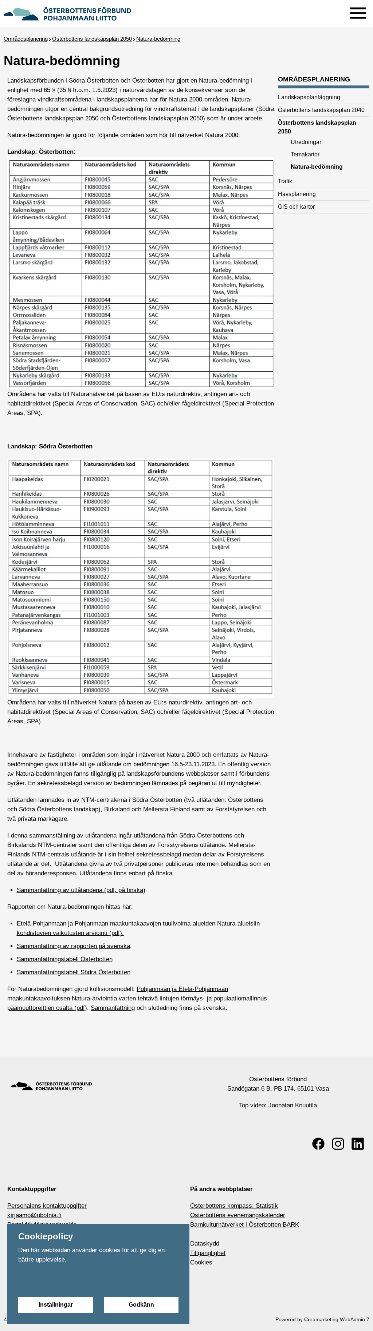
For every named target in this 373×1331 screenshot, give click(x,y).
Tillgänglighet (207, 1253)
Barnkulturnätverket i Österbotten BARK (244, 1224)
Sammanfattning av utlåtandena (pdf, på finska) (81, 890)
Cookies (201, 1262)
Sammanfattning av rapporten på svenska (73, 946)
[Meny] (358, 11)
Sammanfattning (113, 1007)
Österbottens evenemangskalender (237, 1215)
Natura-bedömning (158, 39)
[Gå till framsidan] (67, 13)
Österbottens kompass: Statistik (234, 1205)
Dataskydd (204, 1243)
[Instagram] (338, 1144)
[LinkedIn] (358, 1144)
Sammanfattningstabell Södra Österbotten (73, 972)
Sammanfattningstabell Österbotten (65, 959)
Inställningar (56, 1305)
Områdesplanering (26, 39)
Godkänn (141, 1305)
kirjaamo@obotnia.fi (34, 1215)
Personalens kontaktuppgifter (47, 1205)
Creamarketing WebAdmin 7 (336, 1319)
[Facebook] (318, 1144)
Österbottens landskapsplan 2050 (92, 39)
